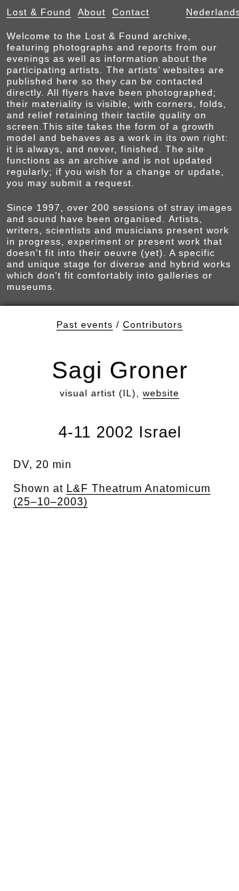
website (161, 393)
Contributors (153, 324)
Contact (130, 12)
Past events (84, 324)
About (92, 12)
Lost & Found (39, 12)
